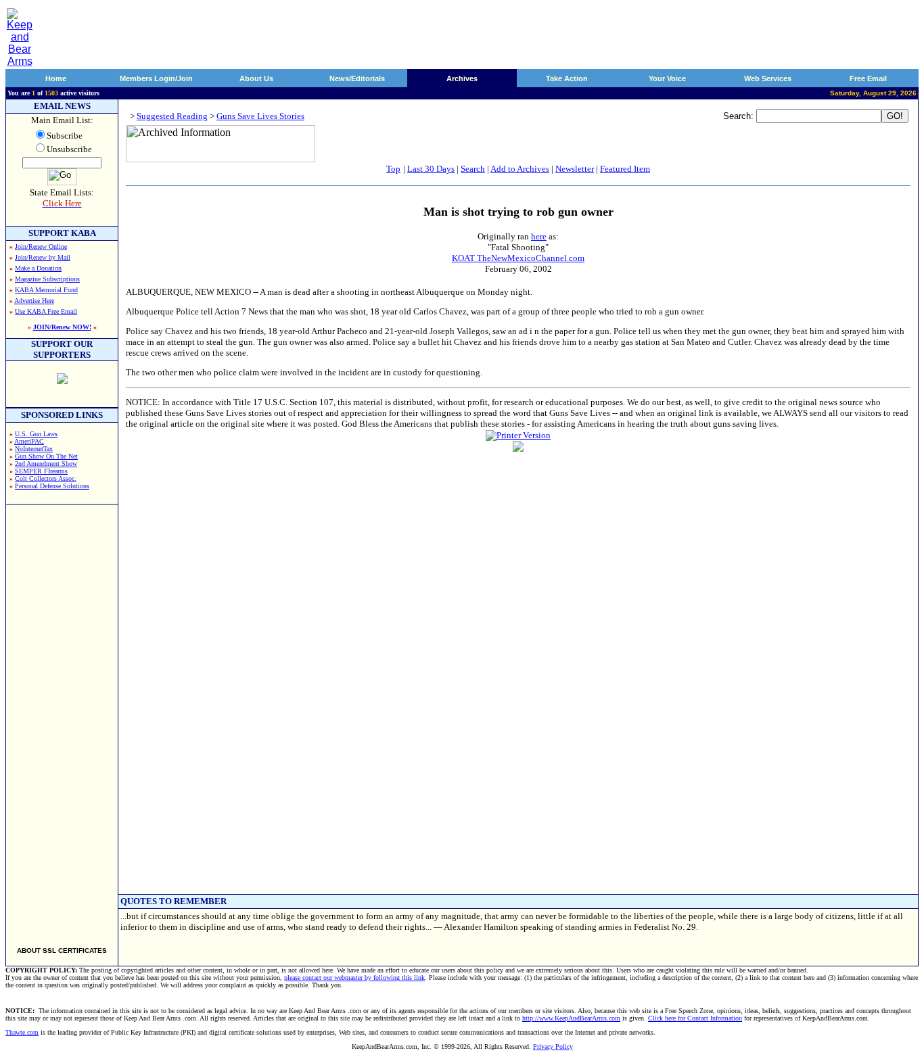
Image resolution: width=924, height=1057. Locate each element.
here (539, 236)
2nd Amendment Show (46, 463)
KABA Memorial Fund (46, 289)
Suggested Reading (172, 116)
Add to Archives (519, 169)
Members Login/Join (156, 78)
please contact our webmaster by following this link (354, 977)
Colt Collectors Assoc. (45, 478)
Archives (462, 78)
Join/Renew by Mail (42, 257)
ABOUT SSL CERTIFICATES (62, 950)
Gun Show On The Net (46, 456)
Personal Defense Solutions (52, 486)
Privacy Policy (553, 1046)
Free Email (868, 78)
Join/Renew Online (41, 246)
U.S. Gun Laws (36, 434)
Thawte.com (22, 1032)
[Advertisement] (62, 719)
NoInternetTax (34, 448)
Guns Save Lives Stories (260, 116)
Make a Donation (38, 268)
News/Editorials (357, 78)
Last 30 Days (431, 169)
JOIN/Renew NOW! (62, 327)
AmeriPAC (29, 441)
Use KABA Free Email (46, 311)
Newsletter (574, 169)
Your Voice (667, 78)
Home (55, 78)
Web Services (767, 78)
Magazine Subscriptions (47, 279)
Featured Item (625, 169)
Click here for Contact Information (695, 1018)
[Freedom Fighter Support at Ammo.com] (62, 380)
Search (473, 169)
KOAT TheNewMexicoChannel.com (518, 258)
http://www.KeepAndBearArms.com (571, 1018)
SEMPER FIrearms (41, 471)
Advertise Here (34, 300)
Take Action (567, 78)
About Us (256, 78)
